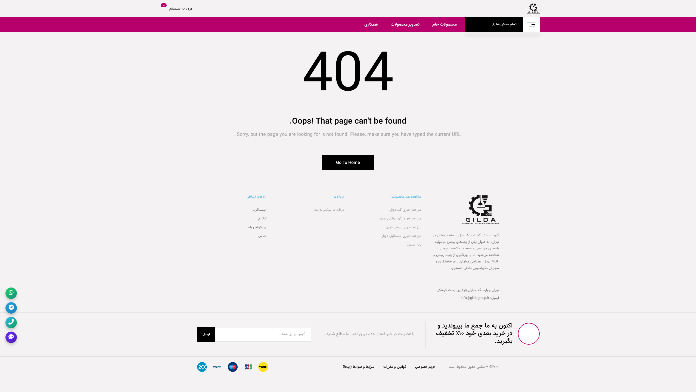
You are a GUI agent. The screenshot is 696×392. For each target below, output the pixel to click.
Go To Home (348, 163)
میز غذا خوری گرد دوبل (404, 210)
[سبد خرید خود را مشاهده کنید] (161, 8)
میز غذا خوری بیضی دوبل (403, 227)
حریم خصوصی (425, 367)
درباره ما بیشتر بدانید (328, 210)
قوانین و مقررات (394, 367)
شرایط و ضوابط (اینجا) (358, 367)
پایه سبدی (413, 244)
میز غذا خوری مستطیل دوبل (400, 236)
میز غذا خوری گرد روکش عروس (399, 218)
